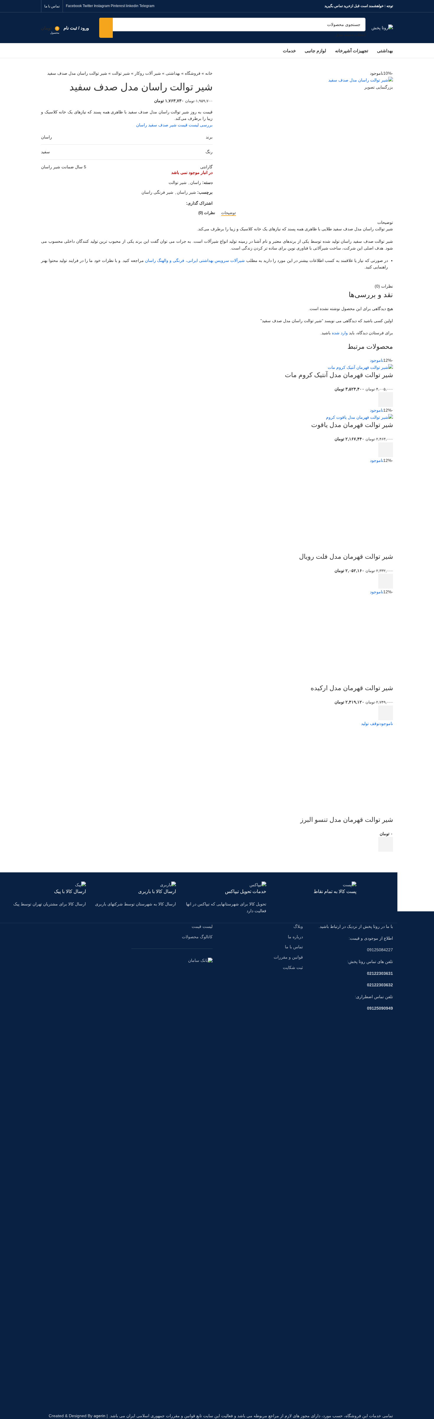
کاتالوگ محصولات (197, 936)
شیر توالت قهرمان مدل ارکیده (352, 688)
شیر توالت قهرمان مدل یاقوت (352, 425)
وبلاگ (298, 926)
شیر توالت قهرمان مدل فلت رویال (346, 556)
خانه (209, 73)
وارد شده (340, 332)
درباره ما (295, 936)
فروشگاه (192, 73)
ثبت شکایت (293, 967)
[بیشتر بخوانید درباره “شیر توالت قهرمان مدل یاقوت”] (385, 449)
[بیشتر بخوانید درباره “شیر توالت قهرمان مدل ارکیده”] (385, 713)
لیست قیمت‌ (202, 926)
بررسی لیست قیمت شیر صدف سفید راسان (174, 125)
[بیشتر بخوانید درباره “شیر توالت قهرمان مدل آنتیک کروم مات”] (385, 399)
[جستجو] (106, 28)
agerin (99, 1415)
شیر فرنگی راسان (157, 192)
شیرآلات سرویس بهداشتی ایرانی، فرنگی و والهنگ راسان (195, 260)
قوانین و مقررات (288, 957)
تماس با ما (294, 946)
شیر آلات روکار (148, 73)
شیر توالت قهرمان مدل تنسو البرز (346, 819)
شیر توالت (121, 73)
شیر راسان (186, 192)
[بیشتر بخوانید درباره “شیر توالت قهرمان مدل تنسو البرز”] (385, 844)
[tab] (228, 213)
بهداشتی (173, 73)
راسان (195, 182)
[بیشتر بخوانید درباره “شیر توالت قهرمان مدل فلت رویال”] (385, 581)
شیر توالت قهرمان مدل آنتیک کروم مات (339, 375)
